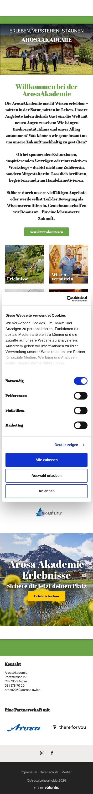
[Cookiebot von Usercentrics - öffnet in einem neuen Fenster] (67, 299)
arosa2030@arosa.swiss (22, 690)
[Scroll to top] (85, 772)
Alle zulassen (47, 460)
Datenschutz (49, 772)
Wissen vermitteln (62, 277)
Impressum (29, 772)
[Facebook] (52, 754)
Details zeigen (66, 445)
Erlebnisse (17, 279)
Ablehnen (47, 491)
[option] (46, 49)
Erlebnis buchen (46, 596)
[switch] (81, 396)
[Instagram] (42, 754)
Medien (67, 772)
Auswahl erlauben (46, 475)
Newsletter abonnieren (46, 232)
